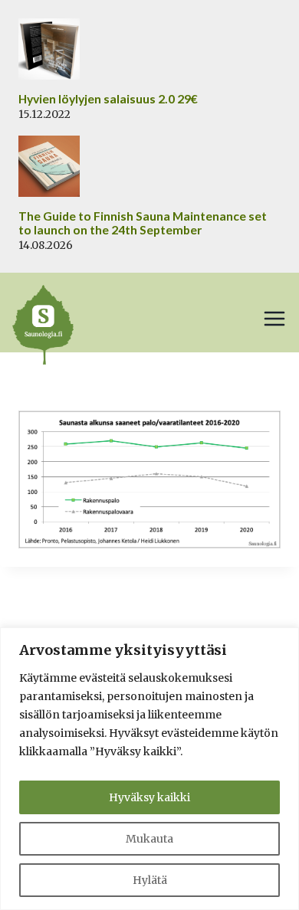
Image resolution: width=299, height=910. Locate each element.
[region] (149, 768)
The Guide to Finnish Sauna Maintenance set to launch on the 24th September (142, 223)
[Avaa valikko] (274, 318)
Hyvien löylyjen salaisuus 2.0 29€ (108, 99)
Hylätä (150, 880)
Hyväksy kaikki (149, 797)
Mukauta (149, 839)
